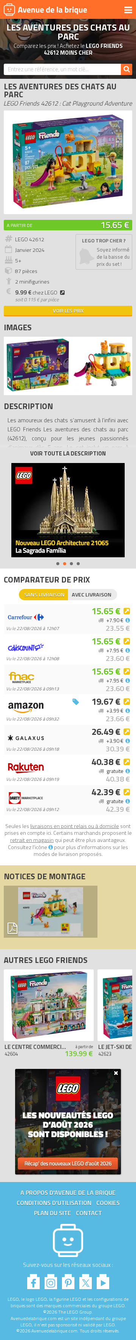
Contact (89, 1212)
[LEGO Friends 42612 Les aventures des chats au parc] (38, 389)
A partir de (19, 225)
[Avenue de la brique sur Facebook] (33, 1279)
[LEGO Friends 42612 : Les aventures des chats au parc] (67, 206)
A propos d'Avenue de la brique (68, 1192)
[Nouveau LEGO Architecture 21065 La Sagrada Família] (68, 510)
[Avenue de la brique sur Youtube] (103, 1279)
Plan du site (52, 1212)
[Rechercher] (126, 69)
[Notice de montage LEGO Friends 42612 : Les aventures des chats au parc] (50, 912)
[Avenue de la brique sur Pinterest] (68, 1279)
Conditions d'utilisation (54, 1202)
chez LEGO (36, 292)
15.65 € (114, 225)
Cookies (108, 1202)
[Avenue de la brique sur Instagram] (51, 1279)
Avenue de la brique (45, 9)
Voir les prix (68, 310)
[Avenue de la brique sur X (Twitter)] (85, 1279)
